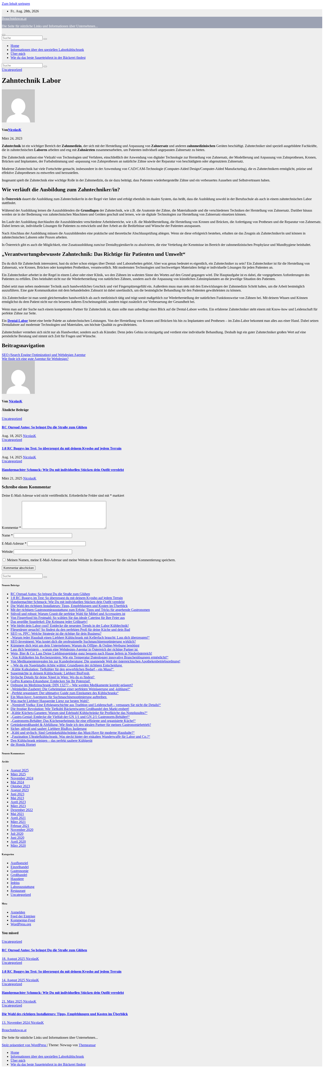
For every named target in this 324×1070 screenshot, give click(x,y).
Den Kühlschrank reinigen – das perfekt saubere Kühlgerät (51, 740)
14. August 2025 (14, 980)
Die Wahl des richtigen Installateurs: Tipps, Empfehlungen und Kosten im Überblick (69, 606)
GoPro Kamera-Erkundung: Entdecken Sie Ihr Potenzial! (51, 681)
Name (7, 535)
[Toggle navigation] (3, 34)
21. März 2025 (12, 1001)
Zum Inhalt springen (16, 4)
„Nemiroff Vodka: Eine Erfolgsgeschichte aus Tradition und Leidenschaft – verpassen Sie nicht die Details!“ (86, 705)
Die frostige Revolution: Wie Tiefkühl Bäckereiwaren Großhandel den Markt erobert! (70, 709)
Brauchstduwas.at (14, 18)
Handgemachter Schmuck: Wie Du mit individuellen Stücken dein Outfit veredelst (63, 470)
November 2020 (22, 830)
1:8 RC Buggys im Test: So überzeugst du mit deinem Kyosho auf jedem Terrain (61, 448)
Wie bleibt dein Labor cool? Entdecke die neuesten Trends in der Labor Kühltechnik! (70, 625)
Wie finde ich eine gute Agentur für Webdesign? (35, 359)
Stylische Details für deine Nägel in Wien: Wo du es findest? (53, 677)
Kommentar (11, 527)
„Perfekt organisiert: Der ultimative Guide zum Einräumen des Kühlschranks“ (65, 693)
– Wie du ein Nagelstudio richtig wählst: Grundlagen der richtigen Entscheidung (67, 665)
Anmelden (18, 912)
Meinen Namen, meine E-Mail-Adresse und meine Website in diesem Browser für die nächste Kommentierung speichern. (91, 560)
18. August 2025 (14, 959)
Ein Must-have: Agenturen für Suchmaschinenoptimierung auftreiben (59, 697)
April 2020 (18, 841)
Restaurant (18, 891)
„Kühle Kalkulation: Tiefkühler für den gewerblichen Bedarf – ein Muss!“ (62, 669)
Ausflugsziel (19, 863)
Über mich (18, 53)
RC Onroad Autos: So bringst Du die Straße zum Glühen (44, 427)
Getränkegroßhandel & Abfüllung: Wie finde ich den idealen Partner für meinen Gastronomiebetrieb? (81, 725)
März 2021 (18, 822)
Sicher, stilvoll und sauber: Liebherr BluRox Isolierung (49, 729)
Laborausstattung (22, 887)
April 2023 (18, 802)
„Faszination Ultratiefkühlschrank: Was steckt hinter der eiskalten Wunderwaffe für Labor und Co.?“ (80, 736)
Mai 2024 (17, 782)
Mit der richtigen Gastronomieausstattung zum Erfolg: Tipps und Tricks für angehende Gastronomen (80, 610)
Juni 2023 (17, 794)
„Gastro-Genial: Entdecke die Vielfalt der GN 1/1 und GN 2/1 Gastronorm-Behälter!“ (70, 717)
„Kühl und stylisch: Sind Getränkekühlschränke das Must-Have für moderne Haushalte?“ (73, 732)
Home (15, 46)
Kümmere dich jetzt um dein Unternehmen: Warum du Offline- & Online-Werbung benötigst (75, 645)
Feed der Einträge (23, 916)
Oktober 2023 (20, 786)
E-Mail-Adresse (14, 543)
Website (7, 551)
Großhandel (19, 875)
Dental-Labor (17, 321)
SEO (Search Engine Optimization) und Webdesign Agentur (44, 355)
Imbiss (15, 883)
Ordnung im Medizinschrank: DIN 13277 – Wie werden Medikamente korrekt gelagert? (72, 685)
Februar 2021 (20, 826)
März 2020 (18, 845)
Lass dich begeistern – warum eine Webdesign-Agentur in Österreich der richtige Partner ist (74, 649)
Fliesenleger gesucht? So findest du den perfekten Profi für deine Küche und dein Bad (70, 629)
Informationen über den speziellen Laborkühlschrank (47, 50)
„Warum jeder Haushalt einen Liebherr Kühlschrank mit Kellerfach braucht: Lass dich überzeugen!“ (80, 637)
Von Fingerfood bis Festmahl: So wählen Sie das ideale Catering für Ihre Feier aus (68, 618)
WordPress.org (21, 924)
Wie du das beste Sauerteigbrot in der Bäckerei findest (48, 57)
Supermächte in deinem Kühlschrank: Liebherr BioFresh (50, 673)
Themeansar (87, 1045)
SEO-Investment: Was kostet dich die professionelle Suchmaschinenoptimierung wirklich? (73, 641)
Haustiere (17, 879)
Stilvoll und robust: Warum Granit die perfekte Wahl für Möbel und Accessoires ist (68, 614)
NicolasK (14, 130)
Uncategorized (12, 70)
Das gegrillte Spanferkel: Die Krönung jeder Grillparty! (49, 622)
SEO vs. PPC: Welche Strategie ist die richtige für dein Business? (56, 633)
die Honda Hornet (23, 744)
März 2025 (18, 774)
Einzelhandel (20, 867)
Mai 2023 (17, 798)
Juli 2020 (17, 834)
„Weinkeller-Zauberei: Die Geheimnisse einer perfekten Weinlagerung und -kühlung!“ (70, 689)
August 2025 (20, 770)
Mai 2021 (17, 814)
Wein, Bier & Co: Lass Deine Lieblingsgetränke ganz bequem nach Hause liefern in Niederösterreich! (81, 653)
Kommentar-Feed (23, 920)
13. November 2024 (16, 1022)
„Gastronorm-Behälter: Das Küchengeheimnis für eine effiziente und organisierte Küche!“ (73, 721)
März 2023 (18, 806)
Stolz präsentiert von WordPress (24, 1045)
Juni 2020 (17, 837)
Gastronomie (19, 871)
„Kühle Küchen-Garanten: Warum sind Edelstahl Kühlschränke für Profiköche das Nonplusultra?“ (79, 713)
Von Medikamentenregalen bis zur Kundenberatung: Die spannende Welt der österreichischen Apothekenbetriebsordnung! (95, 661)
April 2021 (18, 818)
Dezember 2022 (22, 810)
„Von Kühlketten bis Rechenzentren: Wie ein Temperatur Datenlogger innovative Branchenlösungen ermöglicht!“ (89, 657)
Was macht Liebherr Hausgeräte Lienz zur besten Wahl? (50, 701)
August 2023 (20, 790)
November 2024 (22, 778)
